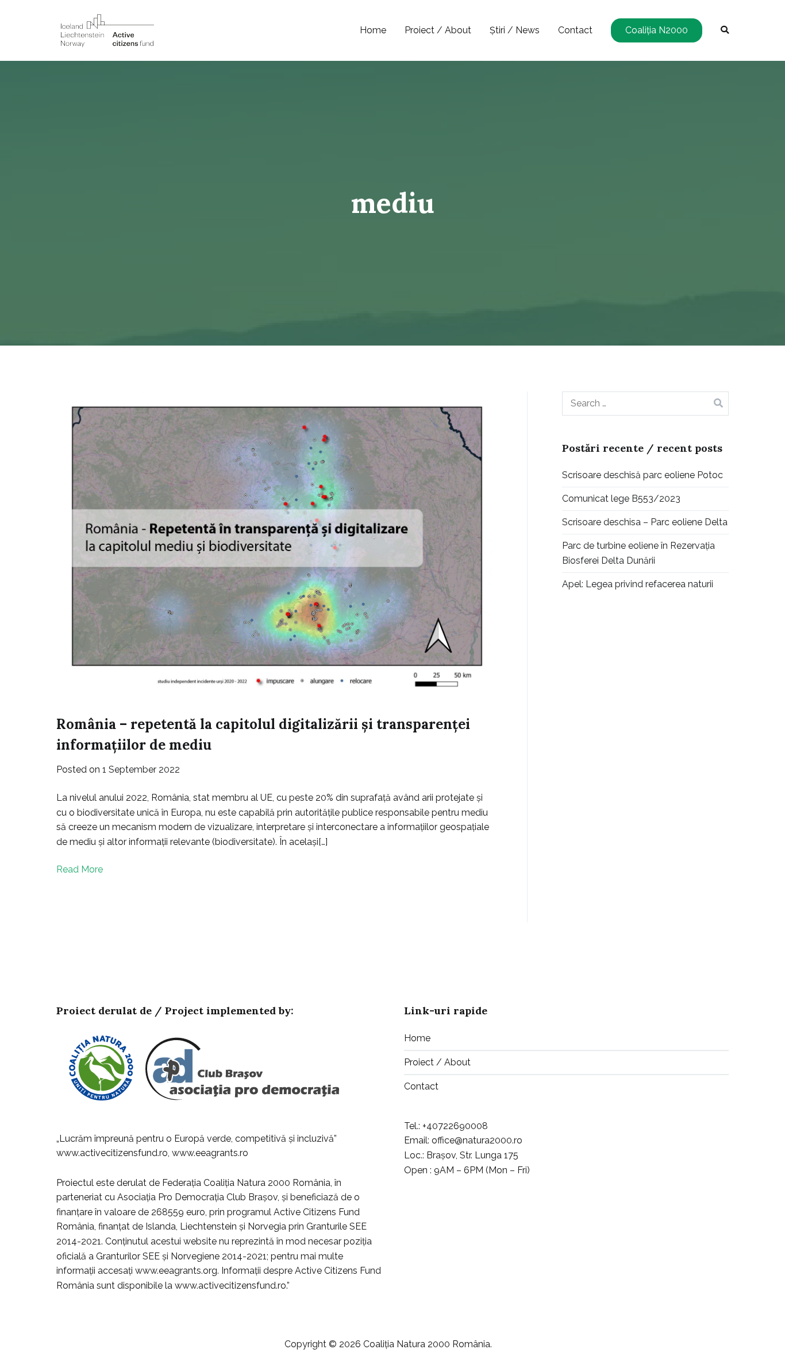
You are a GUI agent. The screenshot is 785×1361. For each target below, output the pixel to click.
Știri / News (515, 30)
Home (373, 30)
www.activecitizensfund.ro (112, 1152)
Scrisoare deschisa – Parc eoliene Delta (645, 522)
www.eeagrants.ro (210, 1152)
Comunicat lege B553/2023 (621, 498)
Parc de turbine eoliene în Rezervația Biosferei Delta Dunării (638, 553)
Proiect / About (438, 30)
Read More (79, 869)
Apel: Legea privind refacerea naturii (637, 584)
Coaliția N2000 (656, 30)
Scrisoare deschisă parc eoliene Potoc (642, 475)
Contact (575, 30)
